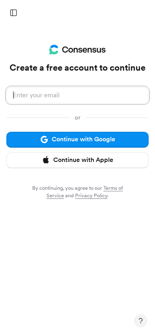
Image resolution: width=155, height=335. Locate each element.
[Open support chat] (140, 320)
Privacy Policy (91, 195)
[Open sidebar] (13, 13)
